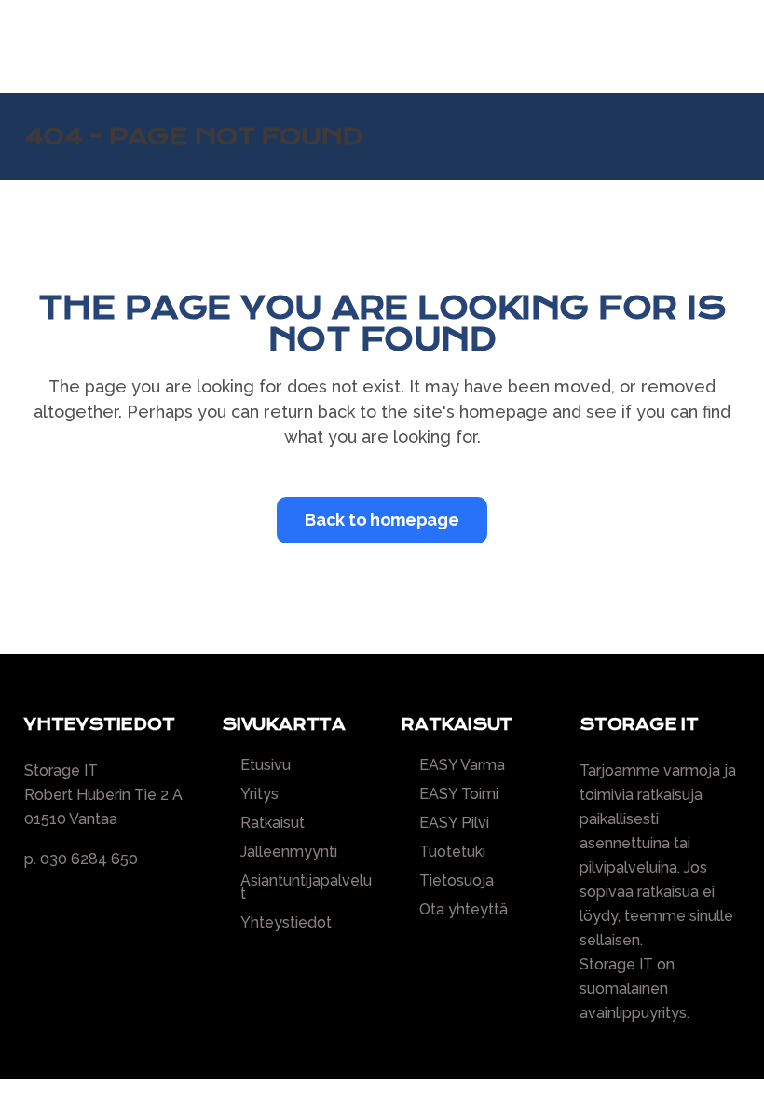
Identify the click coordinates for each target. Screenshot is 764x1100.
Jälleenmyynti (288, 852)
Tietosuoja (456, 880)
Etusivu (265, 765)
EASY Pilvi (454, 823)
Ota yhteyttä (463, 909)
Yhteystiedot (286, 922)
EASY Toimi (458, 794)
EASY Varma (462, 765)
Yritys (259, 794)
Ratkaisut (272, 823)
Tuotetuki (452, 852)
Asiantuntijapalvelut (306, 887)
